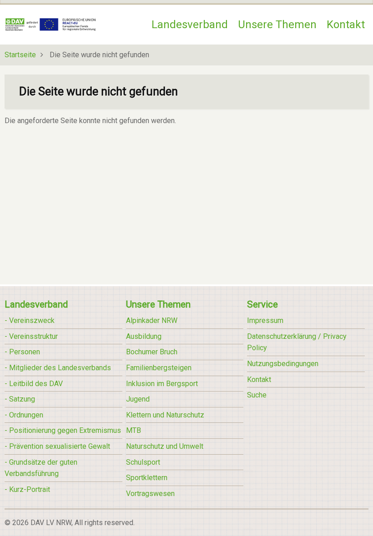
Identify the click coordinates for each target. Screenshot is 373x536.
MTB (133, 430)
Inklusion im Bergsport (162, 383)
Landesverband (189, 24)
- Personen (22, 351)
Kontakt (346, 24)
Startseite (20, 54)
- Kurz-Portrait (27, 489)
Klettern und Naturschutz (165, 415)
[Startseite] (50, 24)
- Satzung (20, 399)
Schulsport (143, 462)
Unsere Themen (277, 24)
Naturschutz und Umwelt (164, 446)
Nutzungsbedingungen (282, 363)
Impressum (265, 320)
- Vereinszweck (30, 320)
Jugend (138, 399)
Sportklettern (146, 477)
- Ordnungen (24, 415)
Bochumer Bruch (151, 351)
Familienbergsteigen (159, 367)
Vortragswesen (150, 493)
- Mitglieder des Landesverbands (58, 367)
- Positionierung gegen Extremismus (63, 430)
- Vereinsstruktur (31, 336)
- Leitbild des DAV (34, 383)
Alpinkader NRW (151, 320)
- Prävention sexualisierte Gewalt (57, 446)
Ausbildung (143, 336)
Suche (257, 395)
